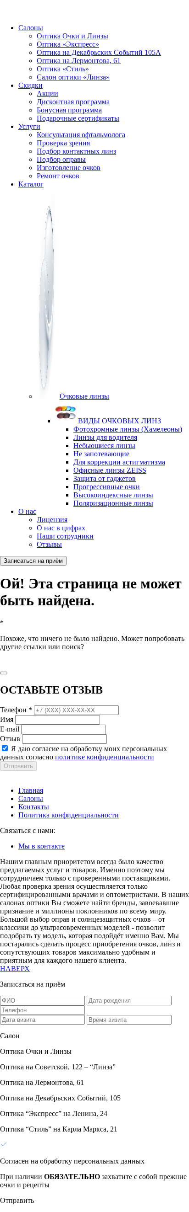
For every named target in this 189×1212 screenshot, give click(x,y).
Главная (30, 790)
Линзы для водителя (105, 437)
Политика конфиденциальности (68, 815)
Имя (6, 719)
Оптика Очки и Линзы (72, 36)
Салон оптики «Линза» (73, 77)
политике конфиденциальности (104, 757)
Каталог (31, 184)
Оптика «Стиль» (63, 69)
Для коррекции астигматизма (119, 462)
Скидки (30, 85)
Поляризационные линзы (113, 503)
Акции (47, 93)
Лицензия (52, 519)
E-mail (9, 729)
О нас (27, 511)
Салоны (30, 28)
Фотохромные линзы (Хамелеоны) (127, 429)
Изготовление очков (68, 167)
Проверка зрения (63, 143)
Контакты (33, 807)
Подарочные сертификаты (78, 118)
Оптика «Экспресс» (68, 44)
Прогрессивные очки (106, 487)
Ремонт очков (58, 176)
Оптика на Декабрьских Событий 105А (99, 52)
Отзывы (49, 544)
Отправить (18, 766)
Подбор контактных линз (76, 151)
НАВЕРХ (15, 968)
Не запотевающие (101, 454)
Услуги (29, 126)
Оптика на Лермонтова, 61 (79, 60)
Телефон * (16, 710)
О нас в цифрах (61, 528)
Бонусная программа (69, 110)
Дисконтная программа (73, 102)
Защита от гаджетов (104, 478)
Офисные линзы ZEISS (109, 470)
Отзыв (10, 738)
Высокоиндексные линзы (113, 495)
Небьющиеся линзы (104, 445)
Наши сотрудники (65, 536)
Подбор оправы (61, 159)
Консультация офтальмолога (81, 135)
